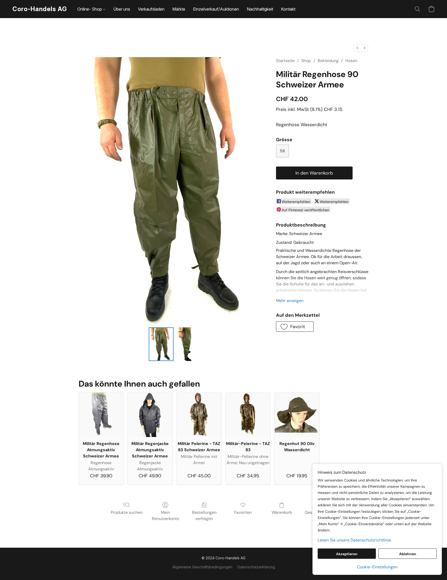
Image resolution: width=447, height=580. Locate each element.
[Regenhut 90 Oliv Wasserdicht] (297, 415)
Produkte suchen (127, 512)
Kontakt (288, 9)
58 (282, 151)
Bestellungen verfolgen (204, 515)
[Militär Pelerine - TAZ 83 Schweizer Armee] (199, 415)
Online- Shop (90, 9)
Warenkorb (282, 512)
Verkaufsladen (151, 9)
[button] (39, 9)
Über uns (121, 9)
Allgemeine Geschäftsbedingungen (202, 567)
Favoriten (243, 512)
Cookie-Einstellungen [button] (377, 567)
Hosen (351, 60)
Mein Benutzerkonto (165, 515)
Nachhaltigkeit (260, 9)
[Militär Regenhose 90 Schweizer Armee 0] (161, 344)
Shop (306, 60)
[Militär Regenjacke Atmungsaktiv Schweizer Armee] (150, 415)
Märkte (178, 9)
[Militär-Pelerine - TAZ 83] (248, 415)
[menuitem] (357, 48)
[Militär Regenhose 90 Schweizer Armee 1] (186, 344)
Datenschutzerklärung (256, 567)
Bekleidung (328, 60)
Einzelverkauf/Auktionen (216, 9)
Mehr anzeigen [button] (289, 300)
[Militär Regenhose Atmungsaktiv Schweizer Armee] (101, 415)
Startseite (285, 60)
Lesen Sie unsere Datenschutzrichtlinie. (355, 540)
